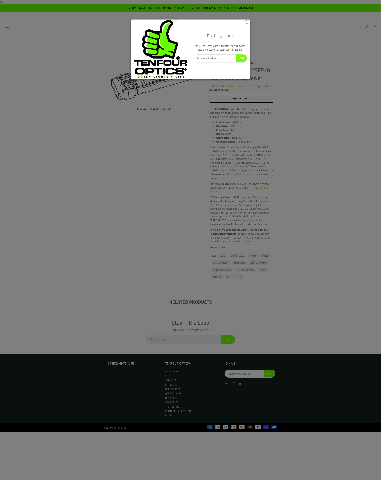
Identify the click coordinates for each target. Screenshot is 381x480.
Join (241, 58)
